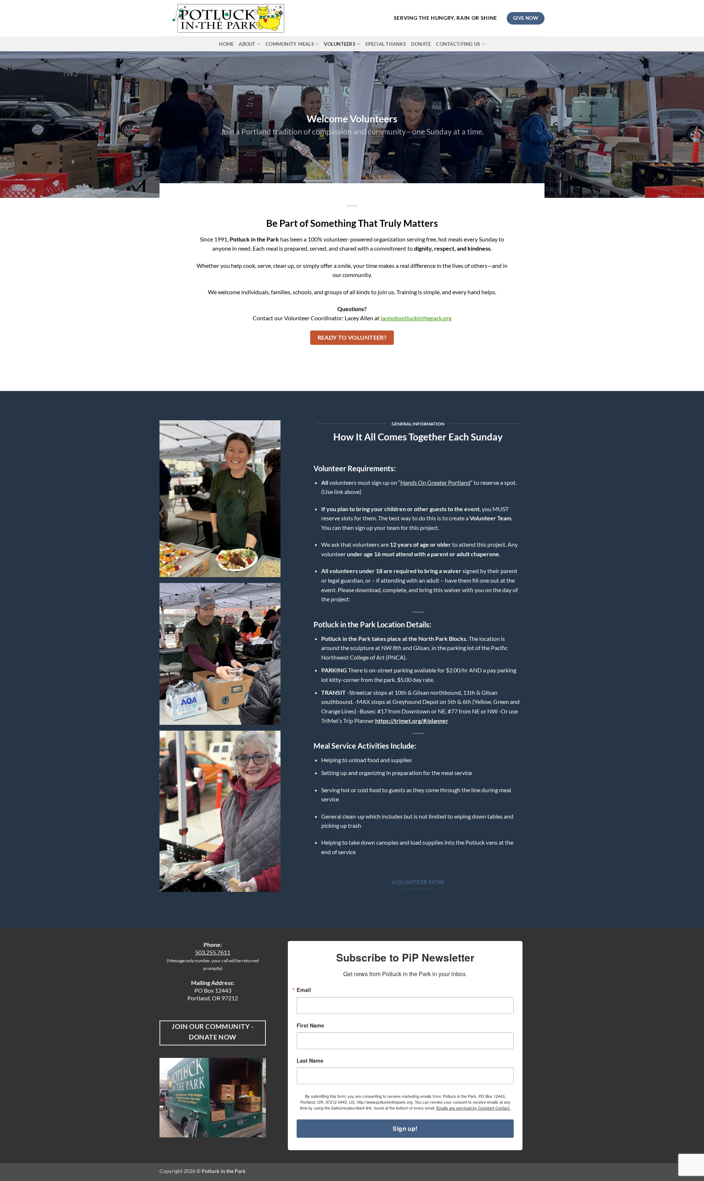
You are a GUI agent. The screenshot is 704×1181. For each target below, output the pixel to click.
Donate (421, 44)
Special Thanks (385, 44)
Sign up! (405, 1128)
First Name (310, 1025)
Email (304, 989)
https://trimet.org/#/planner (411, 720)
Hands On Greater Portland (435, 482)
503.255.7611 (212, 952)
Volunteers (339, 44)
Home (226, 44)
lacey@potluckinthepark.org (416, 317)
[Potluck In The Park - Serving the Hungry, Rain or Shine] (228, 18)
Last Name (310, 1060)
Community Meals (289, 44)
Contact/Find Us (458, 44)
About (247, 44)
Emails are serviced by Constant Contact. (473, 1108)
